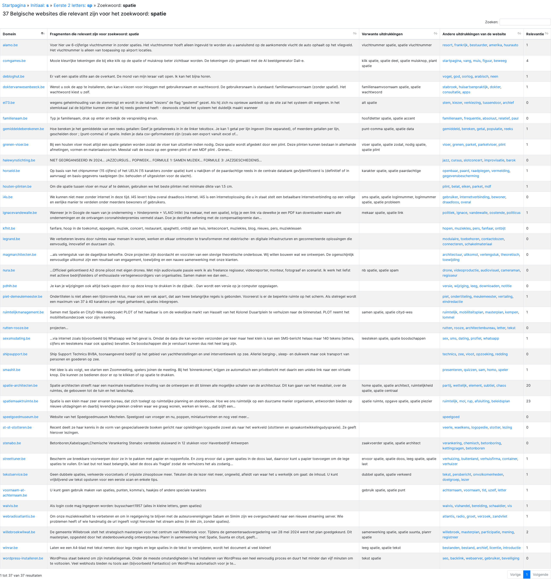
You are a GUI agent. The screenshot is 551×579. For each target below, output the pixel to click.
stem (446, 102)
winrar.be (10, 547)
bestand (468, 547)
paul (515, 118)
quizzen (470, 370)
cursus (456, 160)
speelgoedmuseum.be (20, 417)
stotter (495, 427)
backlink (457, 558)
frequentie (472, 118)
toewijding (451, 259)
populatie (494, 129)
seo (445, 558)
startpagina (452, 60)
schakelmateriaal (478, 244)
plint (502, 144)
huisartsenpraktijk (473, 87)
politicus (513, 212)
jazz (446, 160)
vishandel (462, 506)
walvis (448, 506)
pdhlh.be (10, 286)
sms (453, 338)
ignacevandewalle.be (20, 212)
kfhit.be (9, 228)
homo (491, 370)
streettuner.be (14, 458)
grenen (458, 144)
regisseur (450, 275)
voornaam (472, 490)
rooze (459, 328)
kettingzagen (453, 448)
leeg (474, 286)
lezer (465, 479)
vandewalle (478, 212)
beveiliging (510, 558)
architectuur (452, 254)
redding (501, 354)
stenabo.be (12, 443)
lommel (448, 317)
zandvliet (499, 516)
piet (446, 296)
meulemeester (485, 296)
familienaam (452, 118)
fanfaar (487, 228)
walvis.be (10, 506)
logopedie (479, 427)
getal (481, 129)
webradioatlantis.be (19, 516)
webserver (474, 558)
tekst (511, 328)
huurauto (511, 45)
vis (509, 506)
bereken (468, 129)
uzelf (492, 490)
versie (447, 286)
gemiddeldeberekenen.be (23, 129)
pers (476, 228)
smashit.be (11, 370)
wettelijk (460, 385)
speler (503, 370)
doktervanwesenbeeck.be (24, 87)
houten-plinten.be (17, 186)
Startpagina (14, 5)
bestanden (451, 547)
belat (456, 186)
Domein (9, 34)
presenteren (452, 370)
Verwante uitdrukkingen (382, 34)
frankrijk (461, 45)
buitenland (469, 458)
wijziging (461, 286)
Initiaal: (40, 5)
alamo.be (10, 45)
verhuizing (451, 458)
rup (470, 401)
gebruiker (450, 197)
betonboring (491, 443)
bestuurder (478, 45)
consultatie (451, 92)
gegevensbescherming (461, 176)
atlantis (448, 516)
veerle (447, 427)
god (456, 76)
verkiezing (472, 102)
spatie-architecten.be (20, 385)
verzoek (484, 516)
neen (494, 76)
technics (449, 354)
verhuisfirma (490, 458)
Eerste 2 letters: (73, 5)
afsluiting (482, 401)
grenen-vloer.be (15, 144)
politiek (449, 212)
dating (463, 338)
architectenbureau (480, 328)
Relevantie (535, 34)
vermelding (500, 170)
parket (471, 144)
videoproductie (466, 270)
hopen (448, 228)
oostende (497, 212)
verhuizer (450, 464)
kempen (511, 312)
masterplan (494, 312)
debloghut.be (13, 76)
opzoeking (484, 354)
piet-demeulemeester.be (22, 296)
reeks (508, 129)
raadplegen (480, 170)
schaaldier (497, 506)
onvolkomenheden (488, 474)
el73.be (9, 102)
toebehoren (470, 239)
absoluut (490, 118)
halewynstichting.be (19, 160)
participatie (490, 532)
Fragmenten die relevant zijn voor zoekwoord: (94, 34)
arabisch (481, 76)
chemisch (471, 443)
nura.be (9, 270)
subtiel (489, 385)
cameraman (510, 270)
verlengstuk (489, 254)
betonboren (475, 448)
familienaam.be (15, 118)
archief (508, 102)
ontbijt (500, 228)
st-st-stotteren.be (17, 427)
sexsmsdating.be (16, 338)
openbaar (450, 170)
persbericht (462, 474)
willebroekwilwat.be (19, 532)
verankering (452, 443)
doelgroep (451, 479)
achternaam (452, 490)
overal (466, 202)
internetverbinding (474, 197)
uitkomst (471, 254)
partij (447, 385)
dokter (495, 87)
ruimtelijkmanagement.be (23, 312)
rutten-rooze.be (15, 328)
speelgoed (451, 417)
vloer (446, 144)
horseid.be (11, 170)
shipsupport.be (15, 354)
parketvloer (487, 144)
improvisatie (494, 160)
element (475, 385)
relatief (504, 118)
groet (471, 516)
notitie (506, 286)
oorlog (467, 76)
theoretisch (510, 254)
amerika (495, 45)
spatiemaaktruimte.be (20, 401)
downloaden (489, 286)
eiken (466, 186)
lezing (507, 427)
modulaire (451, 239)
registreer (450, 537)
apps (466, 92)
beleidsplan (500, 401)
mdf (488, 186)
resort (447, 45)
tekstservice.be (15, 474)
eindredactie (453, 301)
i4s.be (7, 197)
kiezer (457, 102)
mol (462, 401)
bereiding (479, 506)
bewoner (498, 197)
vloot (470, 354)
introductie (512, 547)
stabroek (450, 87)
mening (508, 532)
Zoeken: (491, 22)
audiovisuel (490, 270)
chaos (501, 385)
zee (461, 354)
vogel (447, 76)
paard (464, 170)
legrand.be (11, 239)
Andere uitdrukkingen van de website (474, 34)
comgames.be (14, 60)
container (509, 458)
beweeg (500, 60)
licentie (495, 547)
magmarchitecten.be (19, 254)
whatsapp (491, 338)
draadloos (451, 202)
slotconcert (473, 160)
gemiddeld (451, 129)
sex (445, 338)
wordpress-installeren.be (23, 558)
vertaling (505, 296)
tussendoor (492, 102)
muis (477, 60)
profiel (476, 338)
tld (484, 490)
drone (447, 270)
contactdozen (492, 239)
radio (460, 516)
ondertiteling (461, 296)
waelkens (461, 427)
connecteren (453, 244)
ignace (462, 212)
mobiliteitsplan (471, 312)
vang (467, 60)
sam (481, 370)
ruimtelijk (450, 312)
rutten (447, 328)
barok (511, 160)
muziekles (463, 228)
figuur (487, 60)
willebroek (451, 532)
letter (501, 328)
